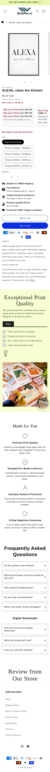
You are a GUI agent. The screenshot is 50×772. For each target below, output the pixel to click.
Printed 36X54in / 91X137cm (18, 166)
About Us (9, 729)
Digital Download (13, 142)
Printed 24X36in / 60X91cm (18, 160)
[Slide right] (31, 82)
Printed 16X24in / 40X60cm (18, 154)
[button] (5, 11)
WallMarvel (28, 767)
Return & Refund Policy (16, 711)
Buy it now (25, 226)
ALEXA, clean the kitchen (20, 22)
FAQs (32, 280)
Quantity (5, 172)
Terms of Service (13, 735)
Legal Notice (11, 723)
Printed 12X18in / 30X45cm (18, 148)
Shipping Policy (12, 705)
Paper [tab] (8, 324)
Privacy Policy (11, 717)
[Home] (2, 22)
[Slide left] (19, 82)
